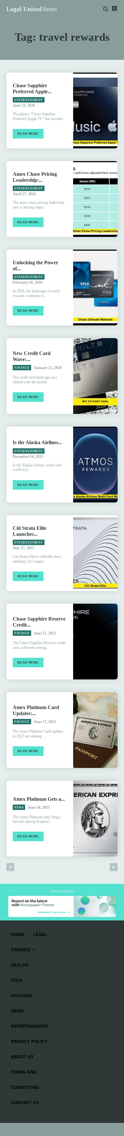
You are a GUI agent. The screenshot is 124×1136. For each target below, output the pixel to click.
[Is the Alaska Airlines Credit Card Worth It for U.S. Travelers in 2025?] (95, 464)
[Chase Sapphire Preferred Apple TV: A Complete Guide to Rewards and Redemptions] (95, 110)
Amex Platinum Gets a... (39, 799)
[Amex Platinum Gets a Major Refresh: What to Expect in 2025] (95, 818)
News (19, 807)
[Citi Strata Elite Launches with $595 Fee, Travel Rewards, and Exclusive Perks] (95, 553)
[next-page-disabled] (114, 867)
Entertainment (28, 100)
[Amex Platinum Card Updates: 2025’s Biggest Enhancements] (95, 730)
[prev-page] (10, 867)
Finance (22, 367)
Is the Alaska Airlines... (37, 442)
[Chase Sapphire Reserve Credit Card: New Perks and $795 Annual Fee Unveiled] (95, 641)
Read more (28, 133)
